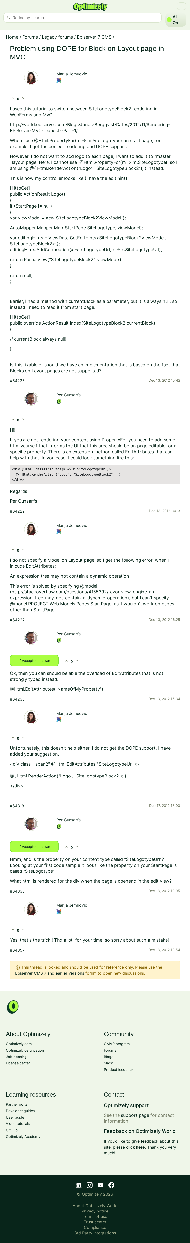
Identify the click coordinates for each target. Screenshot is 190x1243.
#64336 (17, 891)
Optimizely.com (19, 1044)
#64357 (17, 950)
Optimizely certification (25, 1050)
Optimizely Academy (23, 1136)
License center (18, 1063)
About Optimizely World (95, 1205)
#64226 (17, 380)
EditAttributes (139, 451)
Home (12, 37)
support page (135, 1115)
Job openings (17, 1057)
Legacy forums (57, 37)
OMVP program (117, 1044)
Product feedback (119, 1069)
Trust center (95, 1221)
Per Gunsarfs (68, 394)
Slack (108, 1063)
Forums (30, 37)
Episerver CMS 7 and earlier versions (49, 973)
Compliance (95, 1227)
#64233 (17, 699)
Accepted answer (34, 660)
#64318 (17, 805)
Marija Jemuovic (71, 73)
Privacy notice (95, 1211)
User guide (15, 1117)
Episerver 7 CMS (94, 37)
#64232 (17, 619)
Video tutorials (18, 1123)
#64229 (17, 511)
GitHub (12, 1130)
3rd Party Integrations (95, 1232)
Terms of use (95, 1216)
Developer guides (20, 1111)
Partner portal (17, 1104)
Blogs (108, 1057)
